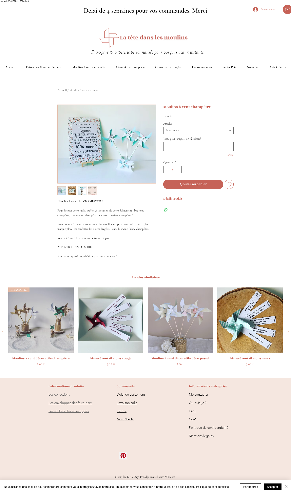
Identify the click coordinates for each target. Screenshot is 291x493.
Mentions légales (201, 436)
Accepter (272, 487)
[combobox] (198, 130)
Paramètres (250, 487)
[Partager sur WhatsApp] (166, 210)
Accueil (62, 90)
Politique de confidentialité (208, 428)
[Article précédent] (2, 330)
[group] (145, 331)
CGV (192, 419)
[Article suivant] (288, 330)
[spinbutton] (172, 169)
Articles (168, 123)
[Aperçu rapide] (110, 320)
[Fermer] (286, 486)
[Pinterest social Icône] (123, 455)
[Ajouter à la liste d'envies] (229, 184)
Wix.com (170, 477)
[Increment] (178, 169)
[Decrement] (166, 169)
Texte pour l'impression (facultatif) (182, 138)
